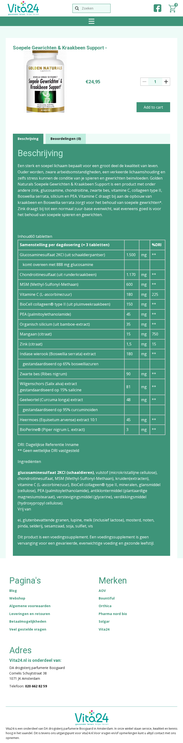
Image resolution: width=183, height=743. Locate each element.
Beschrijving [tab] (28, 138)
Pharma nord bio (113, 613)
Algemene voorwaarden (30, 606)
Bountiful (107, 598)
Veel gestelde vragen (27, 629)
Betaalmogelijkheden (27, 621)
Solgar (104, 621)
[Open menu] (91, 21)
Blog (13, 590)
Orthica (105, 606)
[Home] (23, 8)
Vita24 (104, 629)
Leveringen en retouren (29, 613)
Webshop (17, 598)
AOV (102, 590)
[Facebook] (157, 8)
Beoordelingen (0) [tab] (66, 138)
